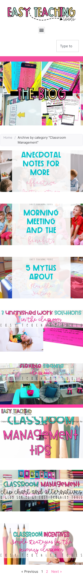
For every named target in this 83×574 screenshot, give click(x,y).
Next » (56, 571)
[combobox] (67, 46)
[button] (41, 30)
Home (7, 137)
